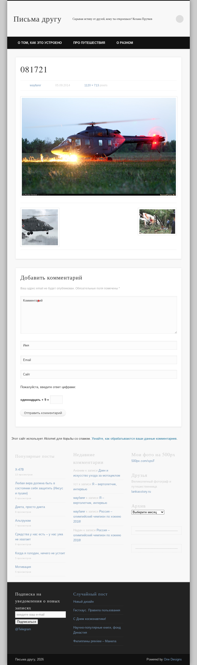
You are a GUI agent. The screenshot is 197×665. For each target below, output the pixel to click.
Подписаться (26, 622)
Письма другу (37, 18)
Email (27, 360)
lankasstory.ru (141, 491)
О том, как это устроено (40, 43)
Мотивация (23, 567)
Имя (26, 345)
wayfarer (35, 85)
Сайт (26, 374)
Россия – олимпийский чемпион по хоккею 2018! (97, 516)
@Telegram (23, 629)
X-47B (19, 469)
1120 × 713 (91, 85)
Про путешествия (89, 43)
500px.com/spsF (143, 461)
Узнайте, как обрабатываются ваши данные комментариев (134, 438)
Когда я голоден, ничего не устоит (40, 553)
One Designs (173, 659)
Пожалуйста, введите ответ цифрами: (48, 387)
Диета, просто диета (30, 507)
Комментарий (31, 301)
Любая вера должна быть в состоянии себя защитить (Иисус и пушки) (39, 488)
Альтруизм (23, 520)
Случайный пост (90, 594)
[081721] (98, 146)
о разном (125, 43)
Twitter (170, 19)
